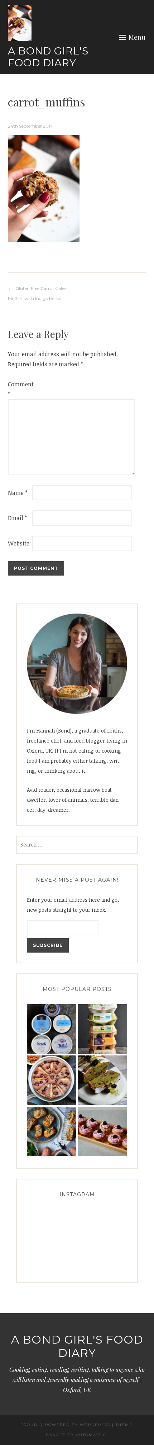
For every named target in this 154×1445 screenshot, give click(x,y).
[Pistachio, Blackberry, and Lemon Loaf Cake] (102, 1080)
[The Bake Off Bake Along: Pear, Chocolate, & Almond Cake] (51, 1080)
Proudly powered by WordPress (65, 1424)
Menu (137, 37)
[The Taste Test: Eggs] (102, 1029)
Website (18, 543)
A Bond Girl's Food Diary (48, 57)
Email (17, 518)
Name (18, 493)
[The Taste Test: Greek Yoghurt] (51, 1029)
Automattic (91, 1434)
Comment (19, 389)
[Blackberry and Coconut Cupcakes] (102, 1132)
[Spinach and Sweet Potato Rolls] (51, 1132)
